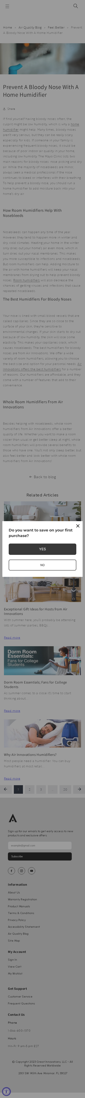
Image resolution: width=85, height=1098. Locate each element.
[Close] (78, 526)
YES (42, 549)
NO (42, 565)
